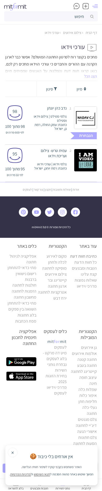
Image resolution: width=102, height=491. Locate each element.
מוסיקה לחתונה (54, 268)
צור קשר (38, 189)
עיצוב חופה (88, 377)
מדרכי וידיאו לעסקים (57, 390)
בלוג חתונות (27, 315)
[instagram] (63, 215)
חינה (93, 383)
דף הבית (91, 32)
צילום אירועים (71, 32)
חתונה (92, 413)
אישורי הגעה (87, 431)
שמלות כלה (87, 389)
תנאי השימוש (42, 474)
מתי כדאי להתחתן (22, 267)
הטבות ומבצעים (84, 268)
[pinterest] (25, 215)
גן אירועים (89, 347)
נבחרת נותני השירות (57, 367)
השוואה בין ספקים (22, 309)
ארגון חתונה (57, 286)
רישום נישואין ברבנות (26, 276)
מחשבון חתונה (25, 297)
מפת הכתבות (25, 321)
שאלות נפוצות (86, 280)
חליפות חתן (87, 401)
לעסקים (27, 189)
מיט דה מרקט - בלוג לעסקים (55, 355)
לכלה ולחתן (57, 262)
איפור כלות (88, 395)
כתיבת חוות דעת (83, 256)
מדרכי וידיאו (87, 286)
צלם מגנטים (87, 419)
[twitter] (50, 215)
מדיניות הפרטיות (20, 474)
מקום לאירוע (57, 256)
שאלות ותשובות (62, 189)
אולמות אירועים (84, 353)
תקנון (48, 189)
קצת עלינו (89, 274)
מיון (80, 89)
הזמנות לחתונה (24, 291)
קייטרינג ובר (57, 280)
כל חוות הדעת (85, 262)
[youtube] (37, 215)
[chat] (76, 6)
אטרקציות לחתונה (52, 292)
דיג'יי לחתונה (86, 425)
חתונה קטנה (87, 359)
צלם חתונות (87, 437)
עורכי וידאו (52, 32)
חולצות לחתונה (24, 285)
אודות (75, 189)
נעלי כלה (89, 407)
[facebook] (76, 215)
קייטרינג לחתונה (84, 371)
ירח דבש (60, 298)
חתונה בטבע (87, 365)
